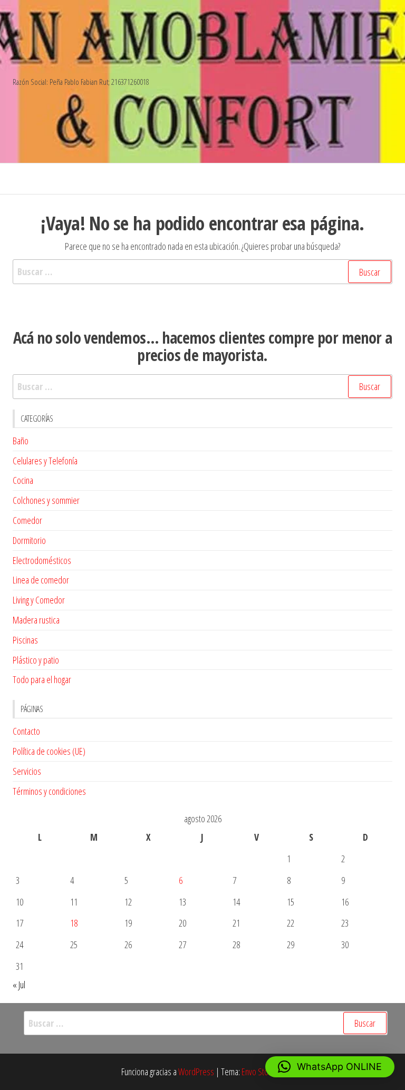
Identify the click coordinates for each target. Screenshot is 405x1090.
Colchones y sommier (46, 500)
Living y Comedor (39, 599)
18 (74, 923)
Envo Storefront (266, 1071)
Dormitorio (29, 540)
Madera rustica (36, 620)
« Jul (19, 984)
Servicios (27, 771)
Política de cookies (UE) (49, 751)
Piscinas (25, 640)
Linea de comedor (41, 579)
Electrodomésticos (42, 560)
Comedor (27, 520)
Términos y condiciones (49, 791)
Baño (20, 440)
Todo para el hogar (42, 679)
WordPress (196, 1071)
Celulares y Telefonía (45, 460)
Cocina (23, 480)
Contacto (26, 731)
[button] (329, 1066)
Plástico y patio (36, 660)
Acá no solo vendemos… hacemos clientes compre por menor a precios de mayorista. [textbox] (202, 346)
